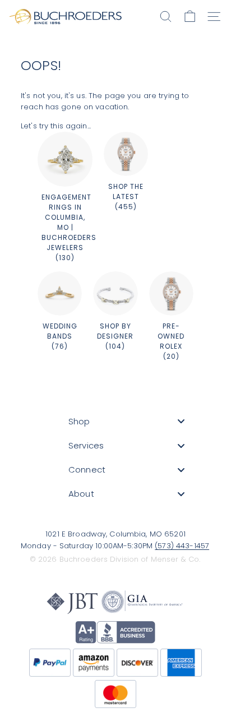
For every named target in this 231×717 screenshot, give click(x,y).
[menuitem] (127, 421)
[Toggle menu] (181, 421)
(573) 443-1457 (182, 545)
